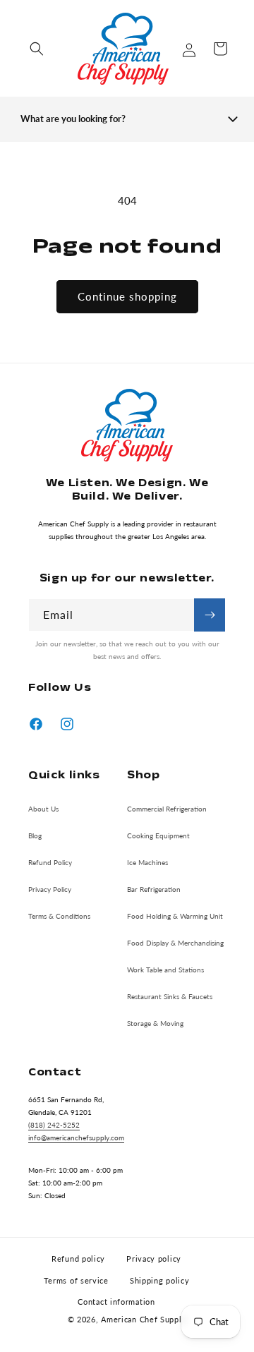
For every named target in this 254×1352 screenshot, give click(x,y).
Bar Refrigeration (154, 889)
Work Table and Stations (165, 969)
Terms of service (76, 1280)
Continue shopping (127, 296)
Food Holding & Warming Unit (175, 916)
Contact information (116, 1301)
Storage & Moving (155, 1023)
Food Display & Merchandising (175, 942)
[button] (36, 48)
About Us (43, 808)
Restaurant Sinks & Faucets (169, 996)
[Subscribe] (209, 615)
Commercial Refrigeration (167, 808)
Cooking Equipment (158, 835)
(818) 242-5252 (54, 1125)
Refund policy (78, 1258)
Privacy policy (153, 1258)
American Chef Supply (143, 1319)
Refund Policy (50, 862)
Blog (35, 835)
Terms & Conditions (59, 916)
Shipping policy (160, 1280)
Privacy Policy (49, 889)
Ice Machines (147, 862)
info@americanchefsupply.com (76, 1137)
